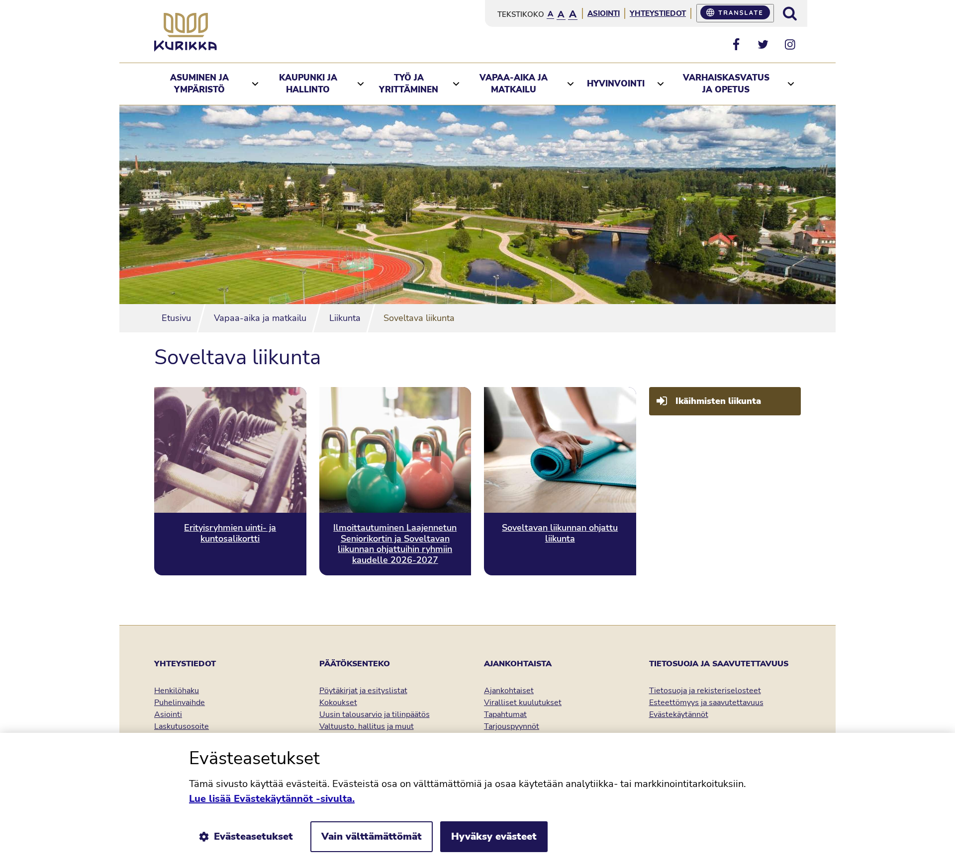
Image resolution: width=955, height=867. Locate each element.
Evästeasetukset (253, 836)
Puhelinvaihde (179, 702)
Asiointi (603, 13)
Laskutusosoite (181, 726)
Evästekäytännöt (678, 714)
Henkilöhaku (176, 690)
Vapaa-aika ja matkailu (513, 83)
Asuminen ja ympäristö (199, 83)
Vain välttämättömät (371, 836)
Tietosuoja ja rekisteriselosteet (705, 690)
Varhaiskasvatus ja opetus (726, 83)
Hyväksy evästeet (494, 836)
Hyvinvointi (616, 83)
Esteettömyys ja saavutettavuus (706, 702)
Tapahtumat (505, 714)
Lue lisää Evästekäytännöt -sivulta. (272, 798)
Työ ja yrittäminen (408, 83)
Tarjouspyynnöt (511, 726)
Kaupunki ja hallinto (308, 83)
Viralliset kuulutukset (523, 702)
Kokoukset (338, 702)
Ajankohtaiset (509, 690)
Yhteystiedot (658, 13)
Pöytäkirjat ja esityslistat (363, 690)
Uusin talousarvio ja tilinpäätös (374, 714)
